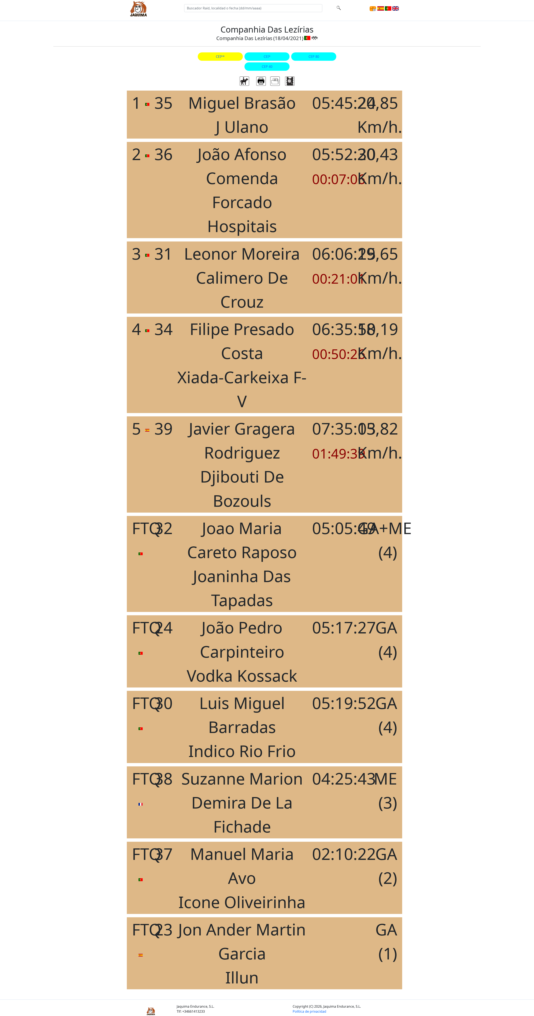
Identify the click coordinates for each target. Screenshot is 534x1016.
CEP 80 (314, 56)
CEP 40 (267, 66)
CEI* (267, 56)
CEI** (220, 56)
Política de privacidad (309, 1011)
